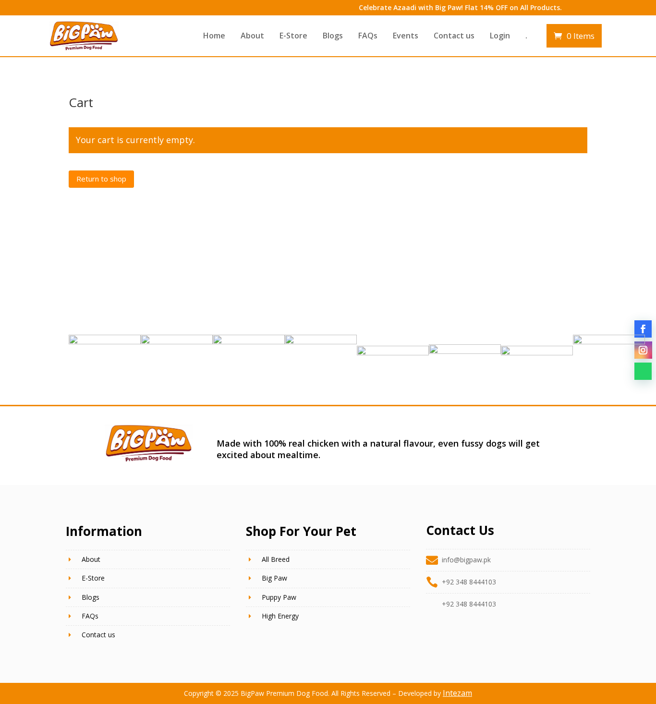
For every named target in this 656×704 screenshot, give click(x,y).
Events (405, 35)
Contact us (454, 35)
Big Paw (274, 578)
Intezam (457, 693)
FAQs (367, 35)
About (252, 35)
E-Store (293, 35)
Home (214, 35)
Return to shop (101, 178)
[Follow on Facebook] (643, 329)
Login (500, 35)
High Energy (280, 615)
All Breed (276, 559)
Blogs (333, 35)
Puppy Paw (279, 597)
